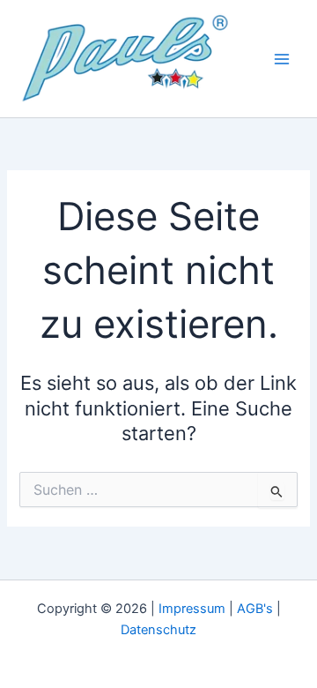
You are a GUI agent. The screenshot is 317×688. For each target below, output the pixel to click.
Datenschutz (158, 630)
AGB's (255, 609)
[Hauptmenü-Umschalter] (281, 59)
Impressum (191, 609)
